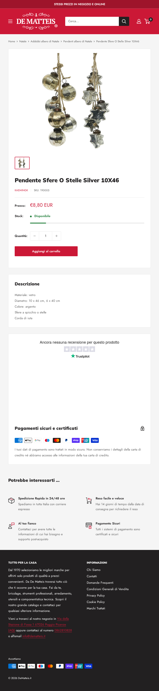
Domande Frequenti (100, 582)
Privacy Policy (96, 595)
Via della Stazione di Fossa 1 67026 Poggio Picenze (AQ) (38, 624)
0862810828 (63, 630)
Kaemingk (21, 190)
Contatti (92, 576)
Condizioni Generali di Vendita (108, 589)
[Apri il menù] (10, 21)
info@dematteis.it (33, 636)
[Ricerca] (124, 21)
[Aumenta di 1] (56, 236)
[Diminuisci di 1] (34, 236)
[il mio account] (139, 21)
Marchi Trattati (96, 608)
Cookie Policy (96, 602)
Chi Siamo (93, 570)
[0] (147, 21)
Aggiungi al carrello (46, 251)
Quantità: (21, 236)
